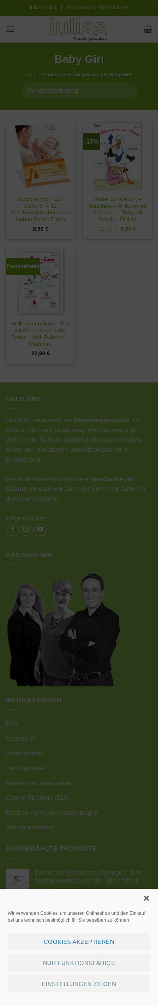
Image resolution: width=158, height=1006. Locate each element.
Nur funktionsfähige (79, 963)
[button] (146, 898)
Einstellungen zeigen (79, 984)
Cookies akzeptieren (79, 942)
